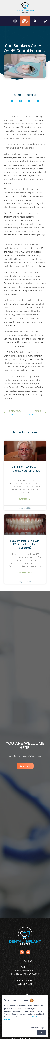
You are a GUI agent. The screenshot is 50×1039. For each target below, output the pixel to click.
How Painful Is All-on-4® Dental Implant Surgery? (25, 544)
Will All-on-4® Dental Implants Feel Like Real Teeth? (25, 470)
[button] (12, 101)
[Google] (22, 952)
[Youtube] (28, 952)
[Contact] (45, 21)
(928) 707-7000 (25, 984)
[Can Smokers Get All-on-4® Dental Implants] (35, 21)
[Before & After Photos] (15, 21)
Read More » (24, 499)
